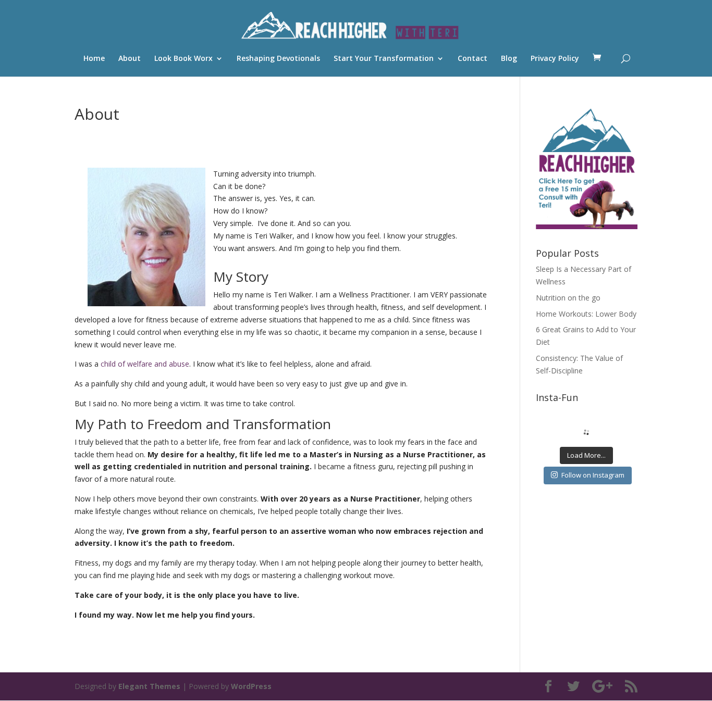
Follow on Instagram (592, 475)
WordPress (251, 686)
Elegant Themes (149, 686)
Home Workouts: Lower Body (586, 314)
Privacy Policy (555, 59)
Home (94, 59)
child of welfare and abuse (145, 364)
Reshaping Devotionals (278, 59)
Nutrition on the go (568, 298)
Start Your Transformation (384, 59)
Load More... (586, 455)
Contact (472, 59)
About (129, 59)
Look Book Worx (183, 59)
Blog (509, 59)
